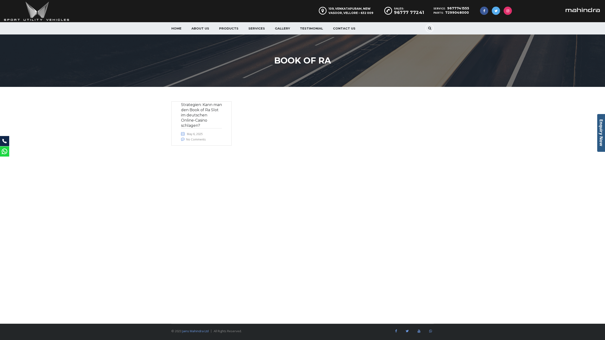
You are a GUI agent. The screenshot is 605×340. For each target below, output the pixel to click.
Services (256, 28)
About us (200, 28)
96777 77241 (409, 12)
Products (228, 28)
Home (176, 28)
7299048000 (457, 12)
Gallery (282, 28)
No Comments (196, 139)
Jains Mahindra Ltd (195, 331)
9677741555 (458, 8)
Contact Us (344, 28)
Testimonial (311, 28)
